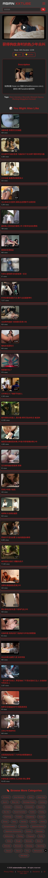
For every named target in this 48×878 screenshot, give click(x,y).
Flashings (8, 817)
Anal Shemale (19, 797)
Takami (8, 851)
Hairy (14, 821)
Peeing (20, 836)
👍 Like (18, 55)
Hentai (33, 821)
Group (5, 821)
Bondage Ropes (29, 802)
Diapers (40, 807)
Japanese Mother (38, 826)
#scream (32, 99)
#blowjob (34, 97)
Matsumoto (9, 836)
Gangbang (30, 817)
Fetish (32, 812)
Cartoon (42, 802)
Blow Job (15, 802)
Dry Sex (6, 812)
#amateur (18, 97)
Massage (39, 831)
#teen (11, 97)
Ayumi (5, 802)
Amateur (6, 797)
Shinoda (7, 846)
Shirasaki (18, 846)
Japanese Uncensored (13, 831)
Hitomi (43, 821)
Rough (18, 841)
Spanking (40, 846)
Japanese (23, 826)
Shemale (29, 841)
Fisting (42, 812)
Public (41, 836)
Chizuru (18, 807)
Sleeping (29, 846)
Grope (41, 817)
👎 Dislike (29, 55)
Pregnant (31, 836)
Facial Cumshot (19, 812)
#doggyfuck (24, 99)
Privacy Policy (9, 871)
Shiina (39, 841)
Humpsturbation (9, 826)
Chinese (8, 807)
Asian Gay (41, 797)
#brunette (26, 97)
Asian (17, 3)
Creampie (29, 807)
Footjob (19, 817)
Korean (28, 831)
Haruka (23, 821)
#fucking (15, 99)
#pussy (41, 97)
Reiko (9, 841)
